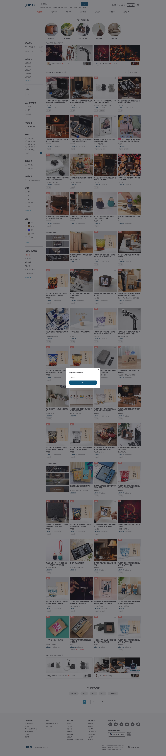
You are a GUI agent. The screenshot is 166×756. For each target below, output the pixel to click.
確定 (83, 382)
